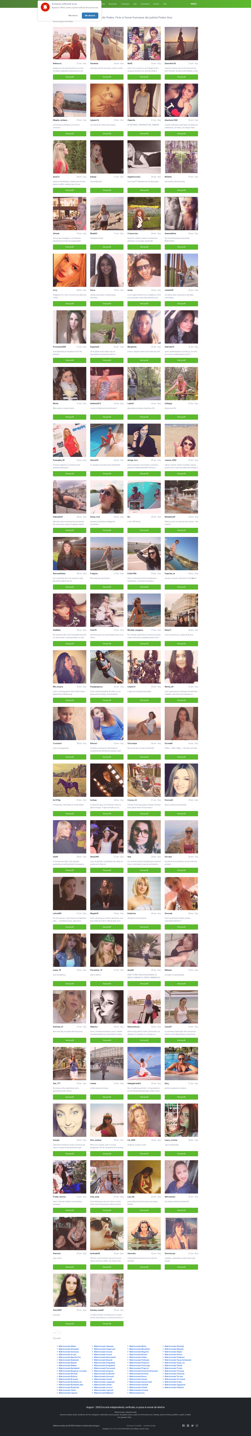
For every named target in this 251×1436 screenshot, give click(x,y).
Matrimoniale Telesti (173, 1365)
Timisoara (125, 4)
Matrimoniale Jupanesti (104, 1382)
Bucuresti (113, 4)
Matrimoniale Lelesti (103, 1385)
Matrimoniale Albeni (67, 1346)
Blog (103, 4)
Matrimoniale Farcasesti (104, 1368)
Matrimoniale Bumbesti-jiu (70, 1382)
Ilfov (165, 4)
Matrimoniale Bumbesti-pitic (70, 1385)
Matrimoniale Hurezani (104, 1376)
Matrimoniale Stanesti (174, 1349)
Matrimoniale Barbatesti (68, 1368)
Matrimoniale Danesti (103, 1360)
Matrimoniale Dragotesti (104, 1363)
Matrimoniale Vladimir (174, 1387)
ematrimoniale (149, 1426)
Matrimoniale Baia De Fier (69, 1357)
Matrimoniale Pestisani (139, 1360)
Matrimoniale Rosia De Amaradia (143, 1371)
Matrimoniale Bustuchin (68, 1387)
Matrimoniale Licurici (103, 1387)
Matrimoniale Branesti (68, 1379)
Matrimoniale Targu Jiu (174, 1363)
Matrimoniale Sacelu (138, 1379)
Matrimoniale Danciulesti (105, 1357)
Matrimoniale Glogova (103, 1371)
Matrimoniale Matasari (104, 1393)
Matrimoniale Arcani (67, 1354)
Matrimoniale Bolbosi (67, 1376)
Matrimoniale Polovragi (139, 1365)
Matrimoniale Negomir (139, 1352)
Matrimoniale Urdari (173, 1382)
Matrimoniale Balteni (67, 1365)
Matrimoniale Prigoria (139, 1368)
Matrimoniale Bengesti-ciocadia (72, 1371)
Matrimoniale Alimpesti (68, 1349)
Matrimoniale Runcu (138, 1376)
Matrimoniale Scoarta (138, 1390)
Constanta (145, 4)
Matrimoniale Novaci (138, 1354)
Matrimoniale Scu (137, 1393)
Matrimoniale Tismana (174, 1371)
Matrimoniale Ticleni (173, 1368)
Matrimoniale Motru (137, 1346)
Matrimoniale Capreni (67, 1393)
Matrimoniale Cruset (103, 1354)
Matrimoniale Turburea (174, 1374)
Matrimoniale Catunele (103, 1346)
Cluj (134, 4)
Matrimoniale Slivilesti (174, 1346)
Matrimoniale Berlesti (67, 1374)
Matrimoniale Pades (138, 1357)
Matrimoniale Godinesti (104, 1374)
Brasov (156, 4)
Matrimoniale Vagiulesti (174, 1385)
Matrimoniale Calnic (67, 1390)
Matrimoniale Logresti (103, 1390)
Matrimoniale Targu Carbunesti (177, 1360)
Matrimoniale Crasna (103, 1352)
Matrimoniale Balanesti (68, 1360)
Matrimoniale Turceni (173, 1376)
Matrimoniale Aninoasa (68, 1352)
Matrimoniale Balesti (67, 1363)
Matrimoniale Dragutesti (104, 1365)
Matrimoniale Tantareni (174, 1357)
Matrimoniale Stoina (173, 1354)
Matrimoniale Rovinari (139, 1374)
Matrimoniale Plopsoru (139, 1363)
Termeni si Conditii (133, 1426)
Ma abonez (90, 15)
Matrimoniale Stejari (173, 1352)
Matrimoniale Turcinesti (174, 1379)
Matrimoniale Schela (138, 1387)
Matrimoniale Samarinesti (140, 1382)
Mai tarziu (73, 15)
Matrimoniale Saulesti (138, 1385)
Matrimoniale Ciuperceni (104, 1349)
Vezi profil (69, 77)
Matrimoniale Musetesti (139, 1349)
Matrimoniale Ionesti (103, 1379)
